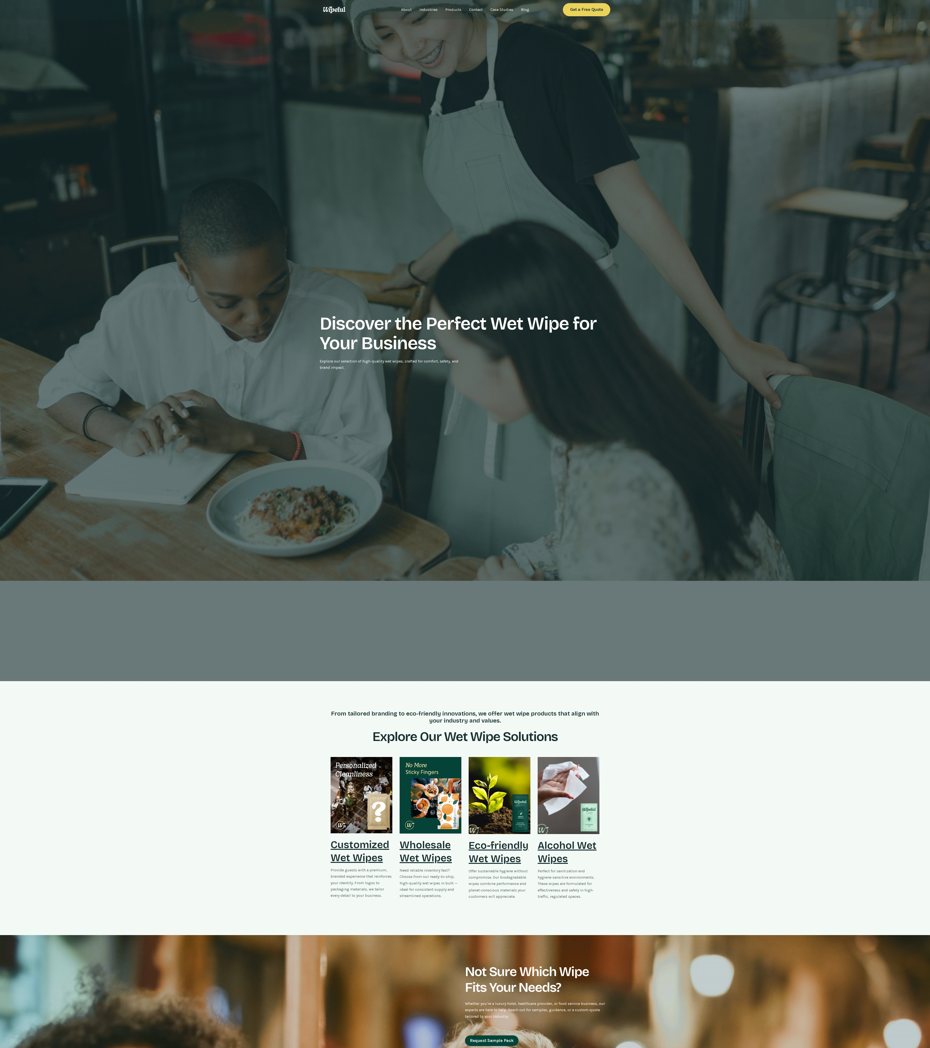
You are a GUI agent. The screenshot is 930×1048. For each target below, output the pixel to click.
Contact (476, 9)
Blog (525, 9)
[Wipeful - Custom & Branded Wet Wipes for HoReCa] (334, 9)
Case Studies (501, 9)
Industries (428, 9)
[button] (586, 9)
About (406, 9)
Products (453, 9)
